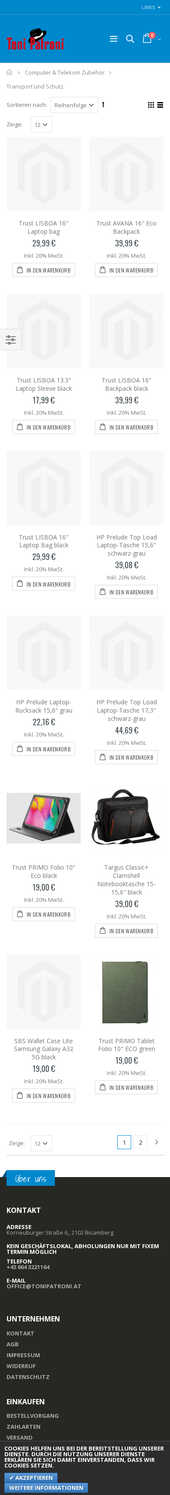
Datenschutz (28, 1377)
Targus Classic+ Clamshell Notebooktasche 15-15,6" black (126, 879)
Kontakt (20, 1333)
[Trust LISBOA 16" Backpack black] (126, 331)
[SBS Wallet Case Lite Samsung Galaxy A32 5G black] (44, 992)
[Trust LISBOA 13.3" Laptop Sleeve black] (44, 331)
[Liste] (159, 106)
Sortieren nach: (27, 105)
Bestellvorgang (33, 1416)
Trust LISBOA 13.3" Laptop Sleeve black (44, 384)
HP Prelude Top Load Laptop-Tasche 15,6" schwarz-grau (126, 545)
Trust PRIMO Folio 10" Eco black (43, 871)
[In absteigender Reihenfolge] (103, 104)
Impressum (23, 1355)
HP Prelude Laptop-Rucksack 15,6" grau (43, 706)
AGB (13, 1344)
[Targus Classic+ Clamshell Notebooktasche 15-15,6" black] (126, 818)
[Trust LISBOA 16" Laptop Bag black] (44, 488)
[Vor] (156, 1143)
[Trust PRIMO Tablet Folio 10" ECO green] (126, 992)
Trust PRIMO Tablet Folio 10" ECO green (126, 1045)
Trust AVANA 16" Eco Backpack (126, 227)
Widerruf (21, 1366)
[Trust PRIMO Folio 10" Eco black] (44, 818)
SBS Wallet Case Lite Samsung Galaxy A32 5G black (43, 1049)
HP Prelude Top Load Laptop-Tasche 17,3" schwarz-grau (126, 710)
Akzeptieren (33, 1477)
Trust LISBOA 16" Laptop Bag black (43, 541)
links (148, 7)
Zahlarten (24, 1426)
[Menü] (113, 38)
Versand (20, 1437)
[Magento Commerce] (36, 39)
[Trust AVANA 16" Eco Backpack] (126, 174)
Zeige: (15, 124)
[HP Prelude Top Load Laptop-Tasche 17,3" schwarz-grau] (126, 653)
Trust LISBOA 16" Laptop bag (43, 227)
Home (10, 72)
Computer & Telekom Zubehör (65, 72)
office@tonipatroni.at (44, 1286)
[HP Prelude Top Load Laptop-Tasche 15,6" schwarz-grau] (126, 488)
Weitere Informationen (46, 1488)
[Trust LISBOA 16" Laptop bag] (44, 174)
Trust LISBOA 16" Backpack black (126, 384)
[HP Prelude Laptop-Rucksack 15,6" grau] (44, 653)
